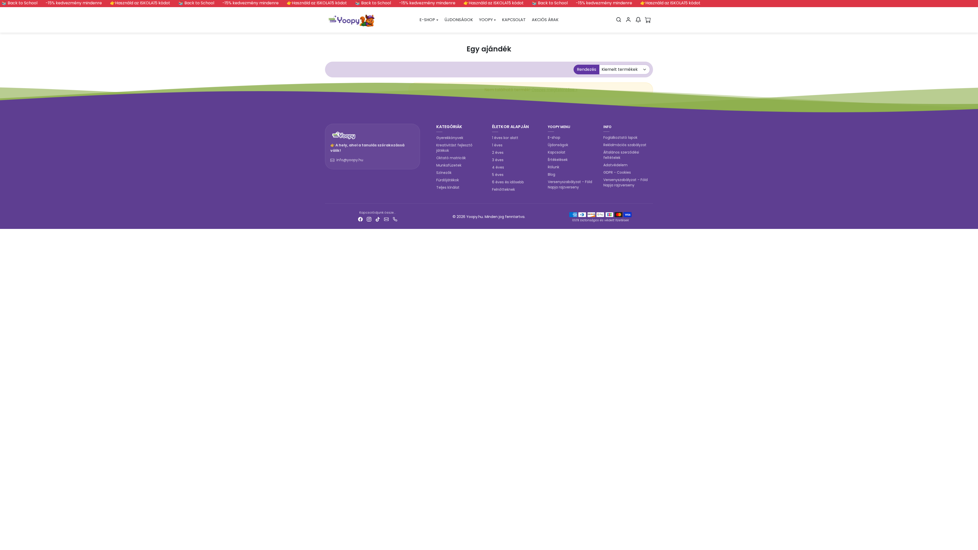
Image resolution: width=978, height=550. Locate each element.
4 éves (498, 167)
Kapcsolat (556, 152)
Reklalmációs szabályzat (624, 144)
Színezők (444, 172)
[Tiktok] (377, 219)
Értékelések (558, 159)
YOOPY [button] (486, 20)
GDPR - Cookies (617, 172)
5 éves (498, 174)
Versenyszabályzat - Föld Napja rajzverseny (570, 184)
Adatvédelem (615, 165)
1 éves (497, 145)
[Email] (386, 219)
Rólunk (553, 167)
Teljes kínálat (447, 187)
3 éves (498, 159)
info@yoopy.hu (349, 159)
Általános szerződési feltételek (621, 155)
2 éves (498, 152)
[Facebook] (360, 219)
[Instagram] (369, 219)
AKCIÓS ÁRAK (545, 20)
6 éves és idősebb (508, 182)
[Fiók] (628, 19)
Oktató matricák (451, 157)
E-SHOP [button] (427, 20)
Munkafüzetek (448, 165)
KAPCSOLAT (514, 20)
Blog (551, 174)
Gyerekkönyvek (449, 137)
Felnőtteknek (503, 189)
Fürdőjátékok (447, 180)
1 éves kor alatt (505, 137)
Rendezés (586, 69)
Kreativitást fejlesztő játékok (454, 148)
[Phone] (395, 219)
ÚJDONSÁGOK (458, 20)
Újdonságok (558, 144)
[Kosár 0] (648, 20)
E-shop (554, 137)
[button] (618, 19)
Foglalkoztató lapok (620, 137)
